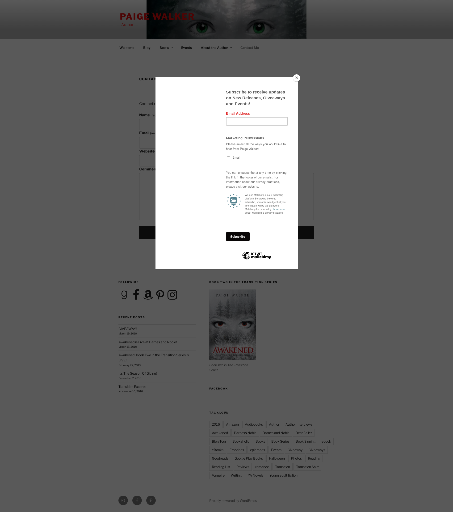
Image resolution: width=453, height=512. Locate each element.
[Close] (296, 77)
